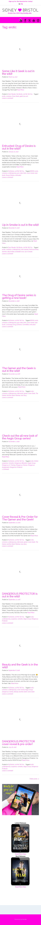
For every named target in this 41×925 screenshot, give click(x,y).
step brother (11, 251)
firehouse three (33, 249)
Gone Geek (15, 96)
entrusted (18, 175)
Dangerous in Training (8, 465)
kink (24, 173)
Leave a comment (7, 98)
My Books (19, 94)
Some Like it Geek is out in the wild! (18, 72)
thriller (36, 461)
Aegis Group (31, 463)
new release (25, 249)
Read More (20, 90)
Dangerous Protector (16, 467)
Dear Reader (12, 94)
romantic (11, 463)
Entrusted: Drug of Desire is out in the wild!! (19, 147)
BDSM (32, 171)
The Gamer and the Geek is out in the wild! (19, 369)
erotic (3, 96)
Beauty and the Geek (20, 691)
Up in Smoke (28, 251)
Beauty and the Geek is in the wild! (20, 666)
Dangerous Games (21, 465)
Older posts (34, 779)
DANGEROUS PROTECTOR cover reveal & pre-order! (18, 743)
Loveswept (9, 324)
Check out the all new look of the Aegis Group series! (19, 437)
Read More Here (20, 854)
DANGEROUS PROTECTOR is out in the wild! (19, 595)
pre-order (20, 173)
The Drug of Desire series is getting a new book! (19, 296)
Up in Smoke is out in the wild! (20, 224)
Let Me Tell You (27, 94)
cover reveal (30, 173)
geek (21, 96)
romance (8, 96)
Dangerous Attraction (20, 463)
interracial (20, 393)
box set (25, 96)
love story (24, 395)
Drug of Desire (10, 175)
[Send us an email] (19, 4)
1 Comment (5, 469)
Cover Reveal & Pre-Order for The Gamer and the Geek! (20, 518)
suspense (5, 463)
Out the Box (23, 919)
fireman (4, 251)
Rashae (17, 395)
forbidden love (19, 251)
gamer (26, 393)
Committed (26, 324)
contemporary (12, 173)
